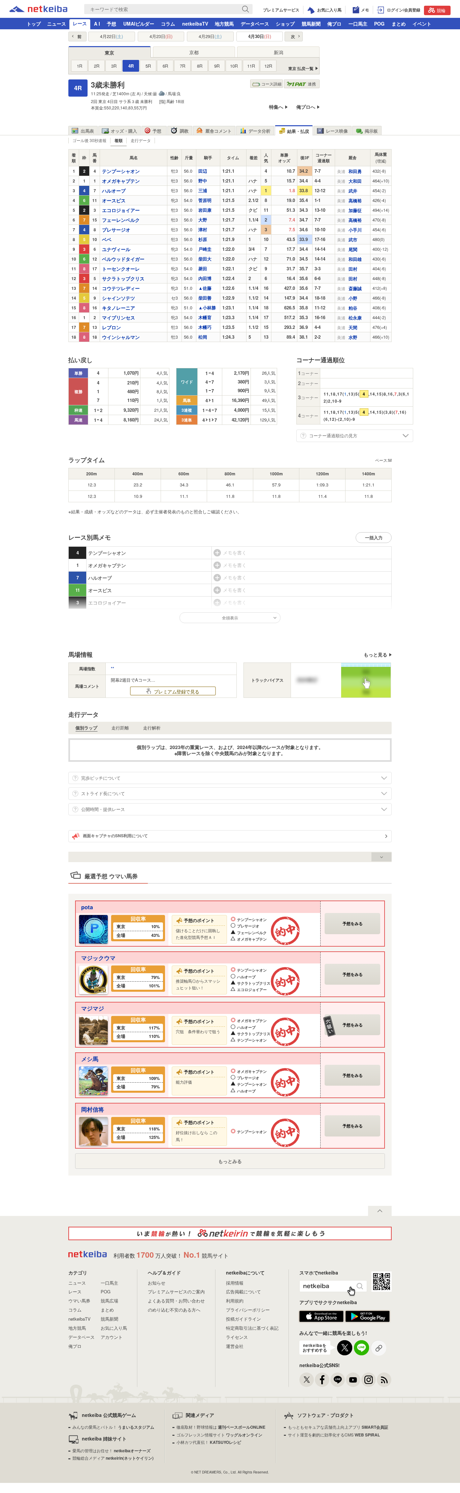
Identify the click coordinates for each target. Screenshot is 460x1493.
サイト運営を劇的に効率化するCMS (334, 1434)
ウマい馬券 (79, 1300)
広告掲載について (243, 1291)
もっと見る (375, 654)
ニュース (56, 23)
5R (148, 66)
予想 (111, 23)
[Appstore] (321, 1320)
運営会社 (234, 1346)
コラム (168, 23)
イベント (422, 23)
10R (234, 66)
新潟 (278, 52)
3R (114, 66)
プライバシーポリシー (248, 1310)
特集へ (276, 107)
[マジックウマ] (93, 979)
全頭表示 (230, 617)
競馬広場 (109, 1300)
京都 (194, 52)
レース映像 (337, 131)
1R (79, 66)
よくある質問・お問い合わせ (176, 1300)
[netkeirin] (230, 1233)
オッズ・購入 (124, 131)
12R (268, 66)
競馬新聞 (311, 23)
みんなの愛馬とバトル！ (113, 1427)
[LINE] (337, 1379)
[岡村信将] (93, 1130)
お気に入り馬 (114, 1328)
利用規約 (234, 1300)
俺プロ (334, 23)
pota (87, 907)
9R (217, 66)
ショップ (285, 23)
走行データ (141, 140)
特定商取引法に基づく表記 (252, 1328)
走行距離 (120, 728)
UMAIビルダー (138, 23)
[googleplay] (367, 1320)
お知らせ (156, 1283)
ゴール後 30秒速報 (89, 140)
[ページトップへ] (380, 1211)
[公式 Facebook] (322, 1379)
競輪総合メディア (113, 1458)
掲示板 (371, 131)
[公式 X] (306, 1379)
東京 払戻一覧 (301, 68)
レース (80, 23)
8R (199, 66)
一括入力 (374, 537)
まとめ (399, 23)
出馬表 (87, 131)
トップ (34, 23)
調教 (184, 131)
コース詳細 (271, 84)
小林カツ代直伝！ (208, 1442)
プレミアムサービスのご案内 (176, 1291)
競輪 (441, 10)
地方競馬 (224, 23)
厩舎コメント (218, 131)
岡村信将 (92, 1109)
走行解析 (152, 728)
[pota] (93, 928)
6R (165, 66)
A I (97, 23)
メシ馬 (89, 1059)
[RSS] (384, 1379)
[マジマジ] (93, 1029)
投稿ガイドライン (243, 1319)
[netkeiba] (38, 10)
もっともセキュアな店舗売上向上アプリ (338, 1427)
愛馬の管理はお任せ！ (111, 1450)
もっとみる (230, 1161)
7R (182, 66)
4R (131, 66)
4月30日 (259, 36)
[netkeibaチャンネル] (353, 1379)
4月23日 (161, 36)
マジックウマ (98, 958)
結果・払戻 (298, 131)
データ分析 (259, 131)
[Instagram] (368, 1379)
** (112, 668)
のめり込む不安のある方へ (174, 1310)
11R (251, 66)
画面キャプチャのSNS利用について (115, 836)
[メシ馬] (93, 1080)
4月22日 (111, 36)
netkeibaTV (195, 23)
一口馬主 (358, 23)
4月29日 (210, 36)
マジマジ (92, 1008)
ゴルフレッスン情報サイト (219, 1434)
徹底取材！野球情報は (220, 1427)
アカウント (112, 1337)
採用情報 (234, 1283)
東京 (109, 52)
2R (96, 66)
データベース (255, 23)
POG (379, 23)
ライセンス (237, 1337)
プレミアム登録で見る (176, 691)
